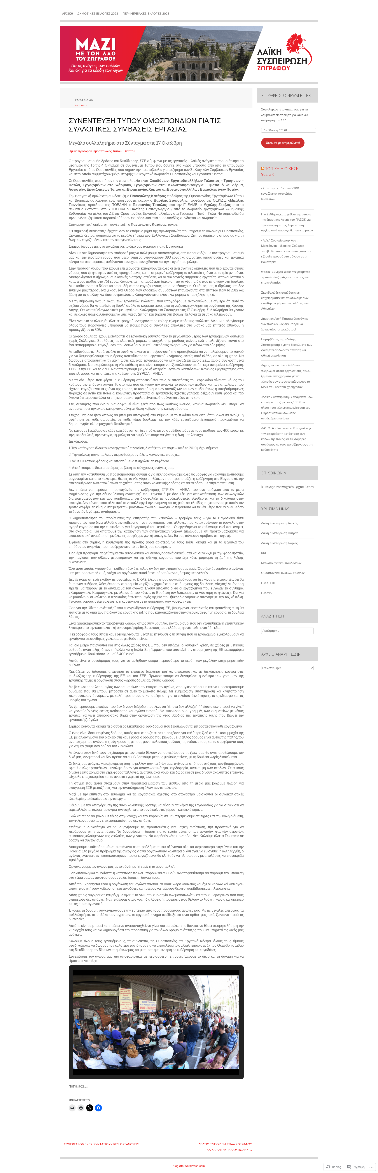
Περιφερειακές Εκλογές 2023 (145, 13)
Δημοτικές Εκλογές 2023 (97, 13)
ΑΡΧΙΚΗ (67, 13)
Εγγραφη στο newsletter (286, 95)
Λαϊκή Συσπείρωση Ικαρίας (279, 543)
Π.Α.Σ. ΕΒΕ (268, 583)
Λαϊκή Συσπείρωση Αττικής (279, 523)
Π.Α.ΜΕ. (266, 593)
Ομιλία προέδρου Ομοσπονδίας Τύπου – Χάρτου (102, 151)
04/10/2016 (81, 105)
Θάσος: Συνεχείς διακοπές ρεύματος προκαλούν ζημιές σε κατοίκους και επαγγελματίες (285, 277)
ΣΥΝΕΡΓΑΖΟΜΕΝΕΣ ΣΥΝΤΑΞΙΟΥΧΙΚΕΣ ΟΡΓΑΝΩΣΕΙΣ (99, 1144)
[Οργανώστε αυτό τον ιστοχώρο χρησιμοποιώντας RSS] (262, 168)
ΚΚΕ (264, 553)
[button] (146, 1062)
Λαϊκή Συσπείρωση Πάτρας (279, 533)
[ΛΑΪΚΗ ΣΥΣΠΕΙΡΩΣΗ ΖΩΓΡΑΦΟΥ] (189, 55)
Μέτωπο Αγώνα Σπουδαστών (281, 563)
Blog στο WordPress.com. (189, 1166)
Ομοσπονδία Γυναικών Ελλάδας (283, 573)
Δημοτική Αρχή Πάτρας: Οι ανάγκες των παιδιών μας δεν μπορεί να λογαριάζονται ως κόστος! (284, 324)
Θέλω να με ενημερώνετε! (283, 143)
